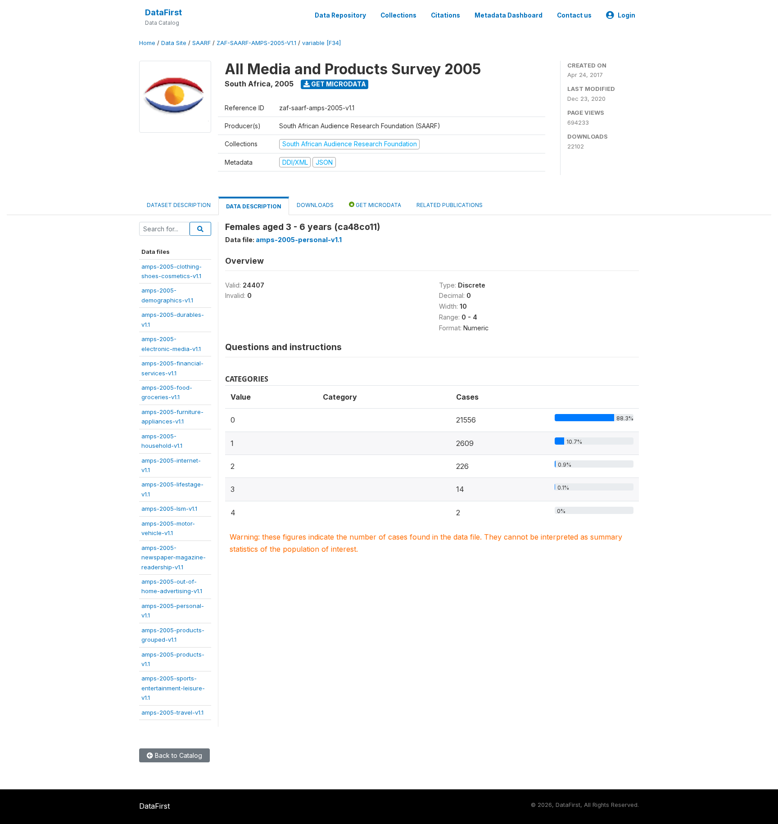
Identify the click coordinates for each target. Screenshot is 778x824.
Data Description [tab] (253, 206)
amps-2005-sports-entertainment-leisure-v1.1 (173, 688)
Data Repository (340, 15)
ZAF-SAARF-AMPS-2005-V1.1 (256, 43)
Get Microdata (338, 84)
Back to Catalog (177, 755)
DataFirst (163, 12)
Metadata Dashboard (509, 15)
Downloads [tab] (315, 205)
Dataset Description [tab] (179, 205)
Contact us (574, 15)
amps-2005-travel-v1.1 (172, 712)
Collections (398, 15)
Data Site (173, 43)
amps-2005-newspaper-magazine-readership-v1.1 (173, 557)
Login (626, 15)
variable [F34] (321, 43)
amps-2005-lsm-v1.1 (169, 508)
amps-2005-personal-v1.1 (299, 239)
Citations (445, 15)
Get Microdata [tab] (377, 205)
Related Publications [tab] (449, 205)
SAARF (201, 43)
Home (147, 43)
